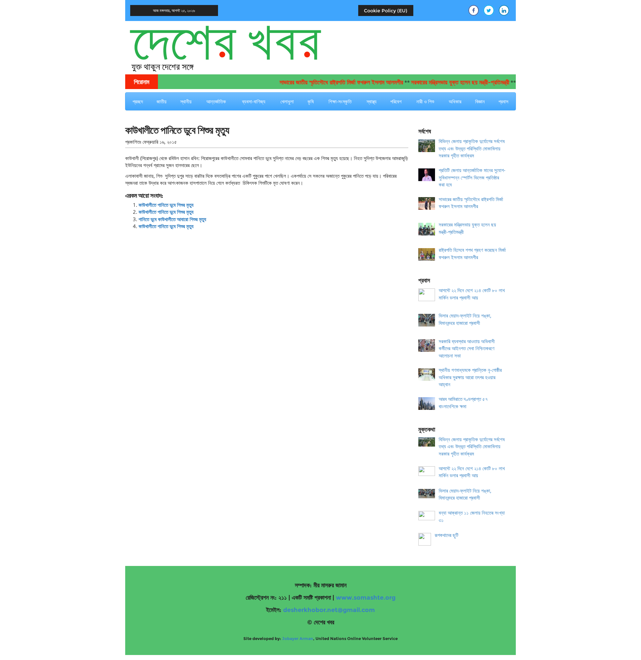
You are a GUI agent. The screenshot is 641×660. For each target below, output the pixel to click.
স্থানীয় (186, 101)
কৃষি (310, 101)
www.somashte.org (366, 597)
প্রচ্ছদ (138, 101)
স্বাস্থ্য (372, 101)
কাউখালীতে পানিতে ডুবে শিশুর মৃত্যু (166, 204)
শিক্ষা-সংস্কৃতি (340, 101)
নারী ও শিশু (425, 101)
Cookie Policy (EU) (385, 11)
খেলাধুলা (287, 101)
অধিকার (455, 101)
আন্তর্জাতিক (216, 101)
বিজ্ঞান (480, 101)
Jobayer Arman (297, 638)
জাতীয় (162, 101)
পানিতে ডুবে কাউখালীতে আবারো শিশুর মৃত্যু (172, 219)
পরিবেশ (396, 101)
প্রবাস (503, 101)
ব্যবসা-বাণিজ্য (253, 101)
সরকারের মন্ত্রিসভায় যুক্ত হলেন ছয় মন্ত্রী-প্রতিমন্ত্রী (449, 82)
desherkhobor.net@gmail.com (329, 610)
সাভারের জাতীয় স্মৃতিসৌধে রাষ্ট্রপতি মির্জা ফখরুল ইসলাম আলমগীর (330, 82)
